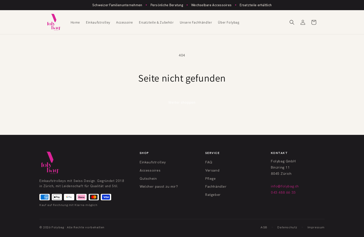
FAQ (208, 162)
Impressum (316, 227)
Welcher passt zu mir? (159, 186)
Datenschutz (287, 227)
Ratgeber (213, 194)
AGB (263, 227)
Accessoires (150, 170)
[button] (291, 22)
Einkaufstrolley (153, 162)
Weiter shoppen (182, 102)
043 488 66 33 (283, 192)
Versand (212, 170)
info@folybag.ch (285, 186)
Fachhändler (216, 186)
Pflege (210, 178)
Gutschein (148, 178)
